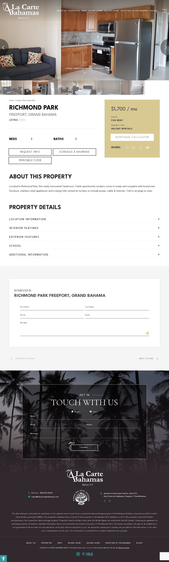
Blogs (153, 11)
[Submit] (147, 333)
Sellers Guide (111, 11)
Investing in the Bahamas (135, 11)
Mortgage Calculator (132, 137)
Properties (74, 11)
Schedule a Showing (74, 152)
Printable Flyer (30, 160)
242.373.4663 (46, 493)
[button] (3, 558)
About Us (62, 11)
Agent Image (123, 548)
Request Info (30, 152)
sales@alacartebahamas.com (45, 497)
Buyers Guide (96, 11)
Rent (84, 11)
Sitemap (89, 548)
